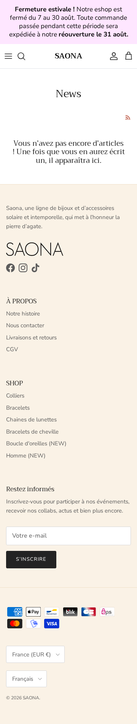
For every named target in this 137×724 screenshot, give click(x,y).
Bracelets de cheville (32, 431)
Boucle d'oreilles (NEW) (36, 443)
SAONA (31, 698)
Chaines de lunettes (31, 419)
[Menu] (8, 56)
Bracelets (18, 408)
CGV (12, 349)
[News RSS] (128, 117)
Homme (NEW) (26, 455)
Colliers (15, 395)
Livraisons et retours (31, 337)
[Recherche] (25, 56)
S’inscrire (31, 559)
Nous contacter (25, 325)
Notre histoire (23, 313)
